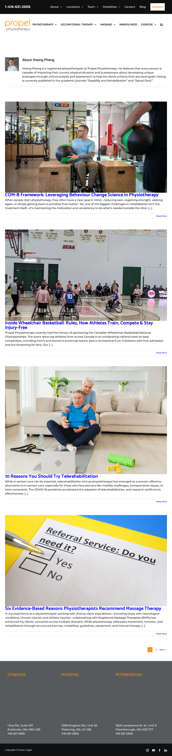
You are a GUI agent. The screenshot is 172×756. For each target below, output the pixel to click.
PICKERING (70, 674)
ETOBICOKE (17, 674)
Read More (161, 216)
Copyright (10, 750)
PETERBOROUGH (129, 674)
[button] (161, 24)
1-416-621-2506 (17, 7)
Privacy (21, 750)
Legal (29, 750)
